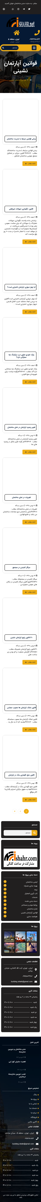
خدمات (34, 897)
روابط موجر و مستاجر (29, 905)
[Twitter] (29, 9)
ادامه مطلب (33, 100)
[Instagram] (18, 9)
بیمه (35, 889)
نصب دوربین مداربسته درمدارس (17, 1075)
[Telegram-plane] (23, 9)
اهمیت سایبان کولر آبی (17, 1061)
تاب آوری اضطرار (31, 893)
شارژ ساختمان (32, 908)
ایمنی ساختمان (31, 882)
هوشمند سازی (32, 916)
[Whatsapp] (12, 9)
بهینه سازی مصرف (30, 885)
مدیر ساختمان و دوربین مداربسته (17, 1050)
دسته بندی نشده (31, 901)
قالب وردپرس (25, 1195)
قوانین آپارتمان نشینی (29, 912)
